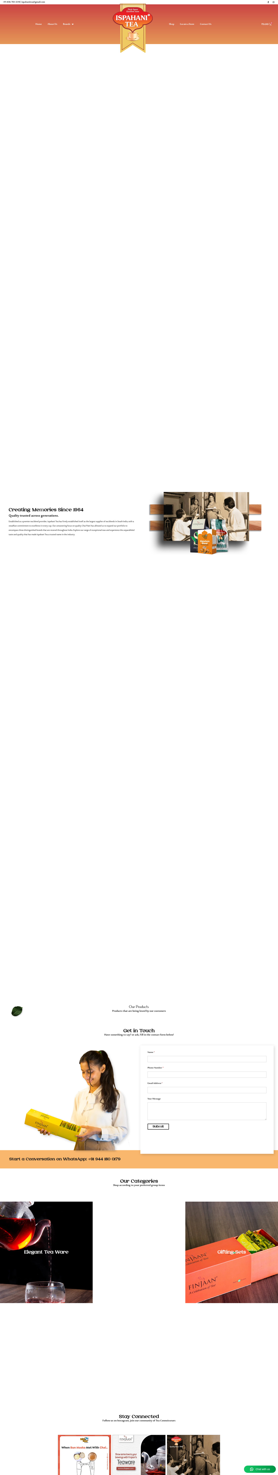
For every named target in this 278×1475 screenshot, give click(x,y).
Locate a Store (187, 24)
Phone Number (156, 1068)
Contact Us (205, 24)
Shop (171, 24)
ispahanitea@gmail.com (33, 2)
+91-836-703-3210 (12, 2)
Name (151, 1052)
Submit (158, 1126)
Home (38, 24)
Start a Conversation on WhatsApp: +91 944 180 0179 (64, 1159)
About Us (52, 24)
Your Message (154, 1099)
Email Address (155, 1083)
